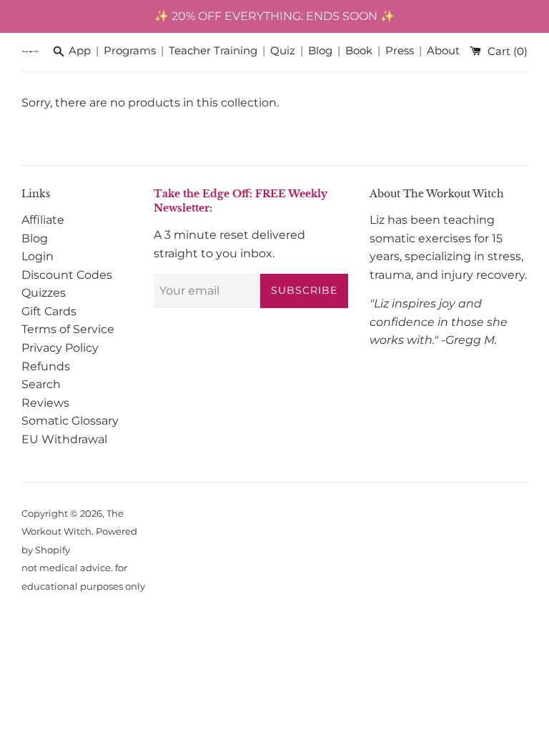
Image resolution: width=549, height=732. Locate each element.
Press (399, 51)
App (80, 51)
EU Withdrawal (64, 439)
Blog (320, 51)
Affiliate (42, 220)
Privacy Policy (60, 348)
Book (358, 51)
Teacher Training (213, 51)
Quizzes (43, 293)
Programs (130, 51)
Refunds (45, 366)
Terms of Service (67, 329)
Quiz (282, 51)
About (443, 51)
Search (41, 384)
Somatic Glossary (70, 420)
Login (37, 256)
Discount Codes (66, 275)
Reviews (45, 403)
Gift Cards (48, 311)
